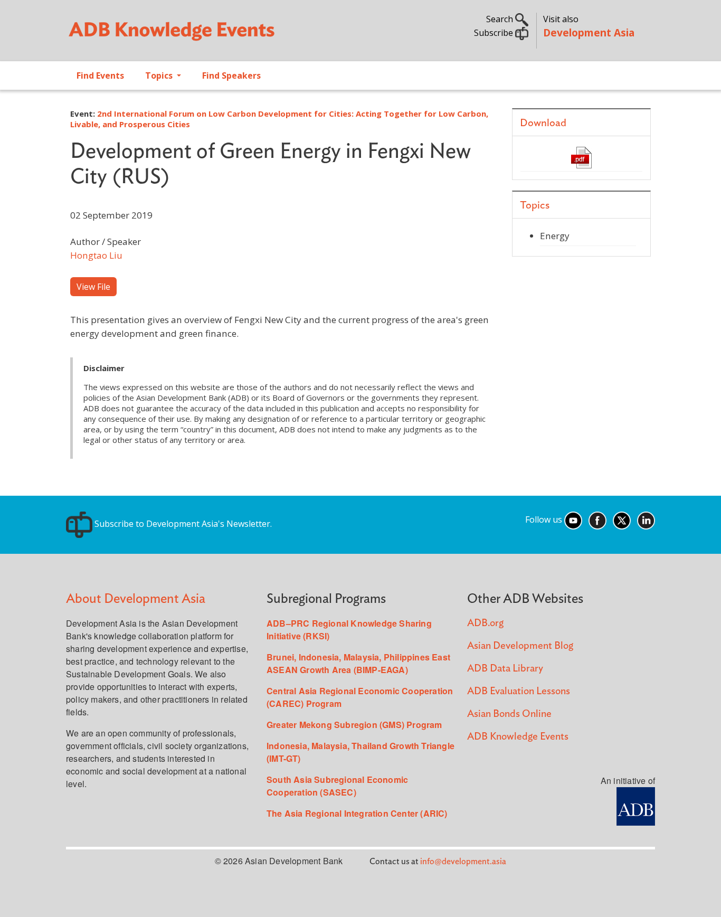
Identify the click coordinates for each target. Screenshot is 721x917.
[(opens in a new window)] (635, 805)
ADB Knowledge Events (517, 737)
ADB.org (485, 623)
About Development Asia (135, 599)
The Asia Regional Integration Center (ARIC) (357, 813)
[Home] (208, 34)
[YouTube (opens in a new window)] (573, 519)
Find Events (100, 75)
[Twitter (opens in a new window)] (622, 519)
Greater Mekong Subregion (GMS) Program (354, 725)
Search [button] (500, 19)
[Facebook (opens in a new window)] (597, 519)
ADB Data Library (505, 669)
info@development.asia (463, 861)
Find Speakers (231, 75)
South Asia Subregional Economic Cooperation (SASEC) (337, 785)
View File (93, 286)
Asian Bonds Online (509, 714)
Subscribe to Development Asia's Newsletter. (182, 524)
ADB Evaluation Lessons (518, 691)
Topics (160, 75)
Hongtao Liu (96, 255)
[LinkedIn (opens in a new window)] (646, 519)
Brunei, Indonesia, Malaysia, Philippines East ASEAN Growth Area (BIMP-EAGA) (358, 663)
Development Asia (588, 32)
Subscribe (494, 33)
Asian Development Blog (520, 646)
